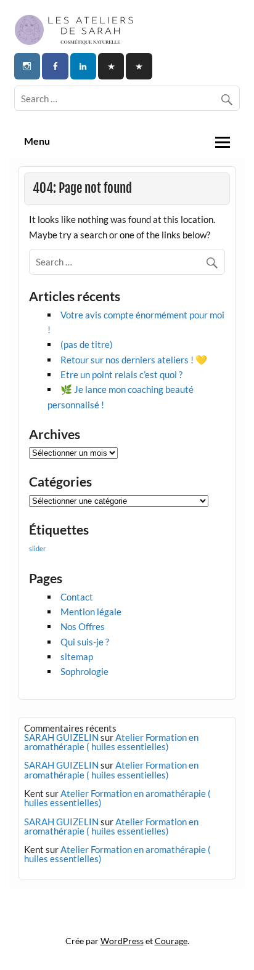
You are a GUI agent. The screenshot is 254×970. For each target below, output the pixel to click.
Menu (37, 141)
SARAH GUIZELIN (61, 737)
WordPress (122, 941)
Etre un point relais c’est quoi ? (121, 374)
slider (37, 548)
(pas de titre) (86, 344)
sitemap (76, 656)
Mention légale (90, 611)
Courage (171, 941)
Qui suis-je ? (84, 641)
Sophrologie (84, 671)
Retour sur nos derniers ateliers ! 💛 (133, 359)
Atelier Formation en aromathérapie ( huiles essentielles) (111, 742)
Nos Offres (82, 626)
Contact (76, 596)
